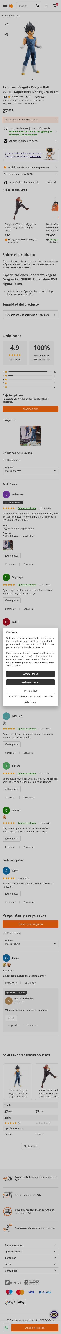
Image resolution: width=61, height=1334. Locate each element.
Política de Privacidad (41, 696)
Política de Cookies (18, 696)
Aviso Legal (30, 702)
